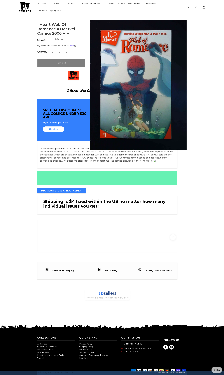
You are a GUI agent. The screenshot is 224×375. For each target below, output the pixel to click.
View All (40, 358)
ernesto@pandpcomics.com (138, 348)
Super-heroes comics (47, 347)
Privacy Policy (85, 344)
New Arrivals (43, 352)
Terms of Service (86, 352)
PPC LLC (166, 372)
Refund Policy (85, 349)
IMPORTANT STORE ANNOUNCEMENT (61, 190)
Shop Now (53, 129)
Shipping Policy (86, 347)
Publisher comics (45, 349)
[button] (57, 3)
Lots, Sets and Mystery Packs (50, 355)
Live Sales (83, 358)
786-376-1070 (131, 352)
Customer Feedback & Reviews (93, 355)
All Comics (42, 344)
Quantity (42, 51)
